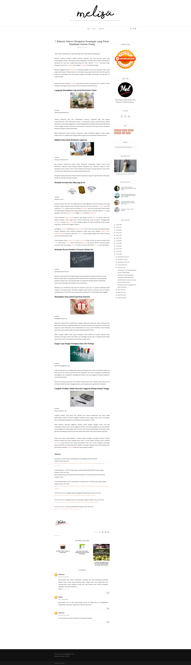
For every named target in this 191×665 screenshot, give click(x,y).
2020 (117, 241)
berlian (56, 242)
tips (59, 535)
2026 (117, 225)
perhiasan (93, 213)
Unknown (61, 613)
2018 (117, 246)
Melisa (60, 597)
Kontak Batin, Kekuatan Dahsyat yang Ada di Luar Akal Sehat (128, 188)
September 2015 (122, 262)
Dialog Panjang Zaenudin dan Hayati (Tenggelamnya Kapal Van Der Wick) (128, 195)
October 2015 (122, 259)
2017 (117, 249)
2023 (117, 233)
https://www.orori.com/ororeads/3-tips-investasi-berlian (67, 509)
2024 (117, 230)
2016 (117, 251)
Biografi (130, 130)
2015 (117, 254)
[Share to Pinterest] (105, 532)
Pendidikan (118, 133)
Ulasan (128, 133)
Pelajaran (61, 574)
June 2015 (121, 290)
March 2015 (121, 298)
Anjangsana (118, 130)
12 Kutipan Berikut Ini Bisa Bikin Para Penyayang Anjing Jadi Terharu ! (128, 202)
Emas (63, 208)
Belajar (125, 130)
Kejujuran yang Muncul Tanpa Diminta (125, 174)
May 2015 (121, 292)
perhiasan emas (79, 229)
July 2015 (120, 267)
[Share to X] (103, 532)
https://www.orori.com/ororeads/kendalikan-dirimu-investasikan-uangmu (76, 502)
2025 (117, 227)
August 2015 (121, 265)
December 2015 (122, 257)
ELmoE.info (65, 589)
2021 (117, 238)
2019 (117, 243)
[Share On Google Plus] (108, 532)
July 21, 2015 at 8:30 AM (63, 599)
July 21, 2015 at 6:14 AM (63, 577)
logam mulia (71, 213)
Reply (108, 592)
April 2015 (121, 295)
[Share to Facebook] (100, 532)
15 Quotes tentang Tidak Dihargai (127, 209)
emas (105, 211)
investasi (96, 63)
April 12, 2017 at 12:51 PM (63, 615)
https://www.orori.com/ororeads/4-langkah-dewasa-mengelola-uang (74, 495)
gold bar (95, 217)
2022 (117, 235)
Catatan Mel (62, 663)
